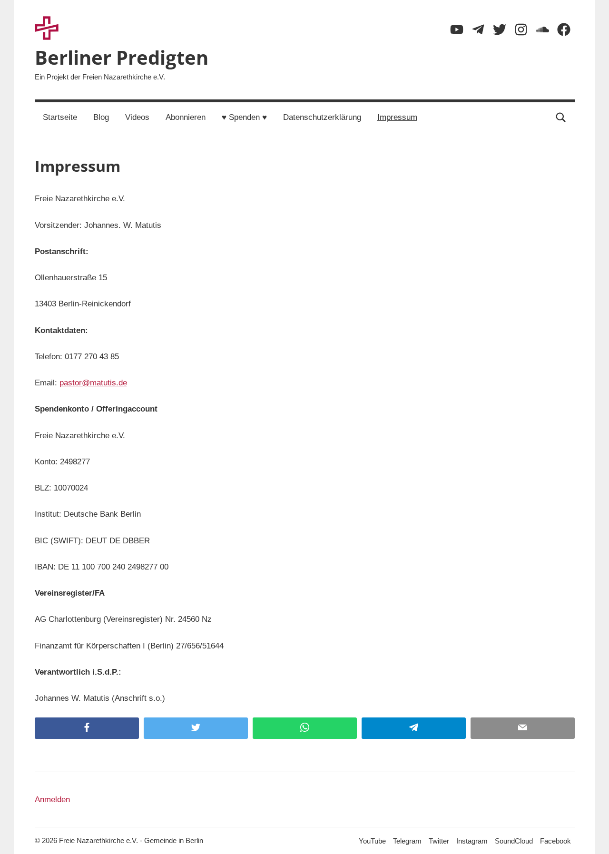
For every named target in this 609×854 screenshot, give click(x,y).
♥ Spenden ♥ (244, 117)
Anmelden (52, 799)
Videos (137, 117)
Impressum (397, 117)
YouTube (372, 841)
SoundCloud (514, 841)
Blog (101, 117)
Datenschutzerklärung (322, 117)
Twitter (439, 841)
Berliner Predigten (121, 57)
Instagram (472, 841)
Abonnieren (186, 117)
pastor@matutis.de (93, 382)
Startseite (60, 117)
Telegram (407, 841)
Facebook (555, 841)
